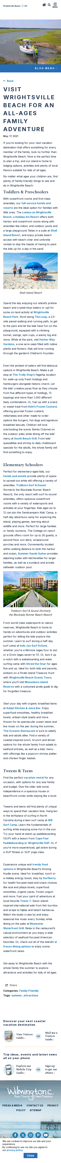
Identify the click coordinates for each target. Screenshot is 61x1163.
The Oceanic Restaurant (19, 730)
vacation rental (34, 777)
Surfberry (49, 878)
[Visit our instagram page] (30, 1135)
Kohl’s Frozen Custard (42, 406)
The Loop (41, 316)
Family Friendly (29, 990)
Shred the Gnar (36, 663)
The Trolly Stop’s (24, 374)
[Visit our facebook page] (15, 1135)
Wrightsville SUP (38, 843)
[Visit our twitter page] (23, 1135)
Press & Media (12, 1105)
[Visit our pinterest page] (38, 1135)
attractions (30, 995)
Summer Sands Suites (32, 553)
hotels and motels (14, 476)
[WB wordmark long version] (15, 5)
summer (16, 995)
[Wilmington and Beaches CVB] (30, 1093)
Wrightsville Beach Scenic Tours (30, 677)
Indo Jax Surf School (33, 645)
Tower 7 (25, 901)
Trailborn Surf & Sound (31, 485)
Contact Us (35, 1105)
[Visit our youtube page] (46, 1135)
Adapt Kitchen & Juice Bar (23, 708)
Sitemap (35, 1110)
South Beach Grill (25, 438)
